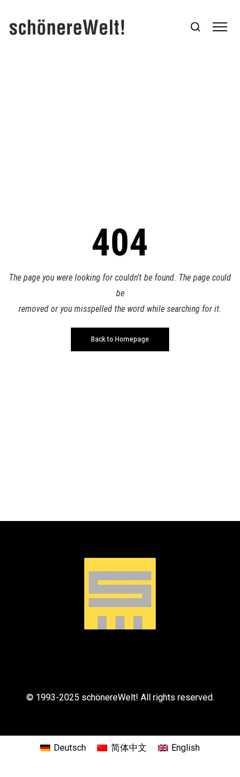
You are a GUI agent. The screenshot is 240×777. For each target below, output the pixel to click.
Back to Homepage (120, 339)
